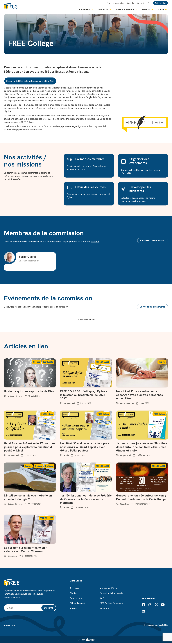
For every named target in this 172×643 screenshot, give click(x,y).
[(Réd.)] (61, 455)
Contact (140, 3)
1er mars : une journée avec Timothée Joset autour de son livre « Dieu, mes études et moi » (141, 446)
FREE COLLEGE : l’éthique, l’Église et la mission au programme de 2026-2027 (84, 394)
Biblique (36, 362)
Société (162, 362)
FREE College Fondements (112, 603)
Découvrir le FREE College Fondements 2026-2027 (30, 81)
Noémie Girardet (15, 396)
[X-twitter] (156, 604)
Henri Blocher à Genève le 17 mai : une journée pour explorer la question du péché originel (29, 446)
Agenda (130, 3)
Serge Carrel (69, 403)
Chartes (73, 593)
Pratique (49, 466)
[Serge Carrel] (61, 403)
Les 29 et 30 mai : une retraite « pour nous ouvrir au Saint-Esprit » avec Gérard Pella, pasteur (85, 446)
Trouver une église (115, 3)
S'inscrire (48, 608)
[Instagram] (150, 604)
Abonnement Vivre (108, 588)
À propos (74, 588)
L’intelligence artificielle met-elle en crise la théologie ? (28, 497)
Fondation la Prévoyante (111, 593)
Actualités (103, 9)
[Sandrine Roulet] (117, 403)
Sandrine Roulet (127, 403)
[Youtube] (162, 604)
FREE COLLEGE (102, 362)
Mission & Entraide (125, 9)
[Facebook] (143, 604)
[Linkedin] (143, 611)
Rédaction (124, 504)
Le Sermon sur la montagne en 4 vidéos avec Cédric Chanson (25, 549)
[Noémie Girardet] (5, 396)
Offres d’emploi (77, 603)
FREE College (47, 414)
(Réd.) (66, 455)
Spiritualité (48, 362)
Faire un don (76, 598)
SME (101, 598)
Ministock (104, 608)
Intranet (73, 608)
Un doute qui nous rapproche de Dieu (29, 391)
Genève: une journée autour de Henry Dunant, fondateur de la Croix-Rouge (141, 497)
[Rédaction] (117, 503)
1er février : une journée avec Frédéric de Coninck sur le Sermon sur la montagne (86, 499)
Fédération (84, 9)
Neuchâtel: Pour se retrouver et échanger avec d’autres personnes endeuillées (139, 394)
